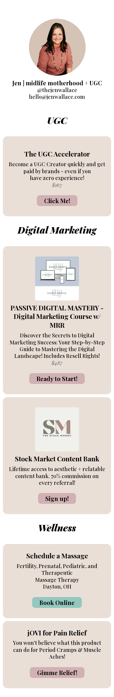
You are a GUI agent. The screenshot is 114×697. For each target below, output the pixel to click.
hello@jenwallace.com (57, 96)
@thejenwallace (57, 89)
